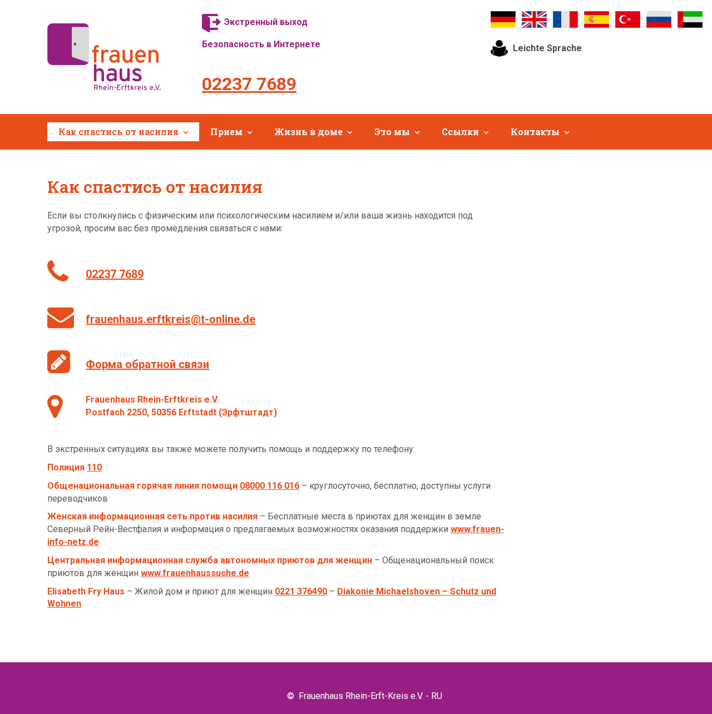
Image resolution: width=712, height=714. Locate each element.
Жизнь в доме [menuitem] (308, 131)
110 (94, 467)
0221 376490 (301, 591)
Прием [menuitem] (226, 131)
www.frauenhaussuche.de (195, 573)
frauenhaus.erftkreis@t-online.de (170, 319)
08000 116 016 (269, 485)
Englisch (534, 19)
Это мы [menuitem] (392, 131)
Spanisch (597, 19)
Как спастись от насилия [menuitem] (118, 131)
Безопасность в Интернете (261, 44)
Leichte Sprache (547, 48)
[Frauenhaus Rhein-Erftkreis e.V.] (104, 56)
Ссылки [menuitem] (460, 131)
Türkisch (628, 19)
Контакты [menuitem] (535, 131)
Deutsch (503, 19)
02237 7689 (249, 84)
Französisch (565, 19)
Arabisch (690, 19)
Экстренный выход (266, 22)
